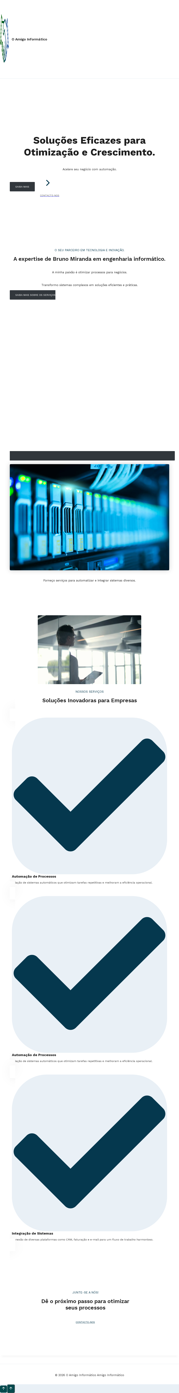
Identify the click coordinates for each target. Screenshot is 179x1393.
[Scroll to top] (3, 1389)
